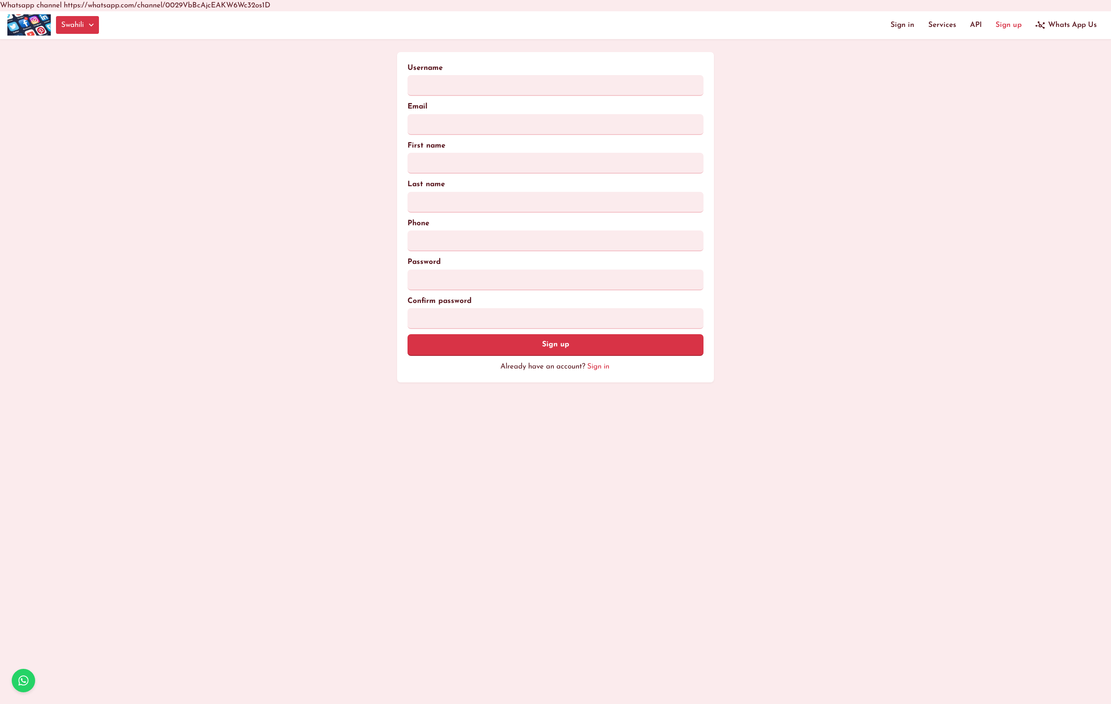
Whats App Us (1072, 25)
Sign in (902, 25)
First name (426, 145)
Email (417, 106)
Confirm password (440, 301)
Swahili (72, 25)
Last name (426, 184)
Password (424, 262)
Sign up (1009, 25)
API (976, 25)
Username (425, 68)
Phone (418, 223)
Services (942, 25)
